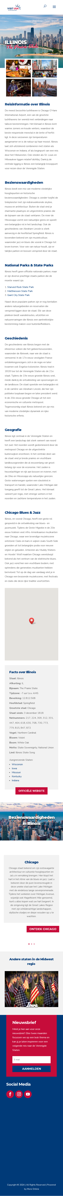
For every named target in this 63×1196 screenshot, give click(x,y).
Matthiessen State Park (20, 291)
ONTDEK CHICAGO (42, 929)
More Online (33, 1189)
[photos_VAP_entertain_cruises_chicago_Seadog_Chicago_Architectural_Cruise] (44, 76)
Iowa (14, 768)
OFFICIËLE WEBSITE (31, 790)
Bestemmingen (38, 21)
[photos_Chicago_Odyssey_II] (44, 95)
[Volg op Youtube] (28, 1094)
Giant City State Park (18, 295)
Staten (47, 21)
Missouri (16, 772)
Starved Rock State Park (20, 287)
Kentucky (17, 776)
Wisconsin (17, 764)
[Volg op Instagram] (19, 1094)
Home (29, 21)
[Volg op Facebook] (10, 1094)
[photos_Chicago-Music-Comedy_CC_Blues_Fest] (18, 95)
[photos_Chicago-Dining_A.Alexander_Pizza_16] (18, 76)
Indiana (15, 780)
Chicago (31, 862)
